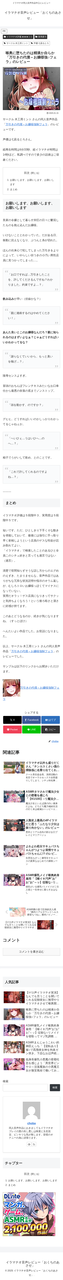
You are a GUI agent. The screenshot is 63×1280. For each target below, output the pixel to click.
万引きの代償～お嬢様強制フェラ (27, 124)
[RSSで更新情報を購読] (34, 1144)
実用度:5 (42, 37)
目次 (27, 172)
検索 (5, 1081)
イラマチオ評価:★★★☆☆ (19, 37)
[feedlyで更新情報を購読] (29, 1144)
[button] (50, 729)
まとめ (13, 189)
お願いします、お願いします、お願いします (32, 1180)
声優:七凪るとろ (41, 43)
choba (31, 1123)
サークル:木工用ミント (17, 43)
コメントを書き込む (31, 951)
